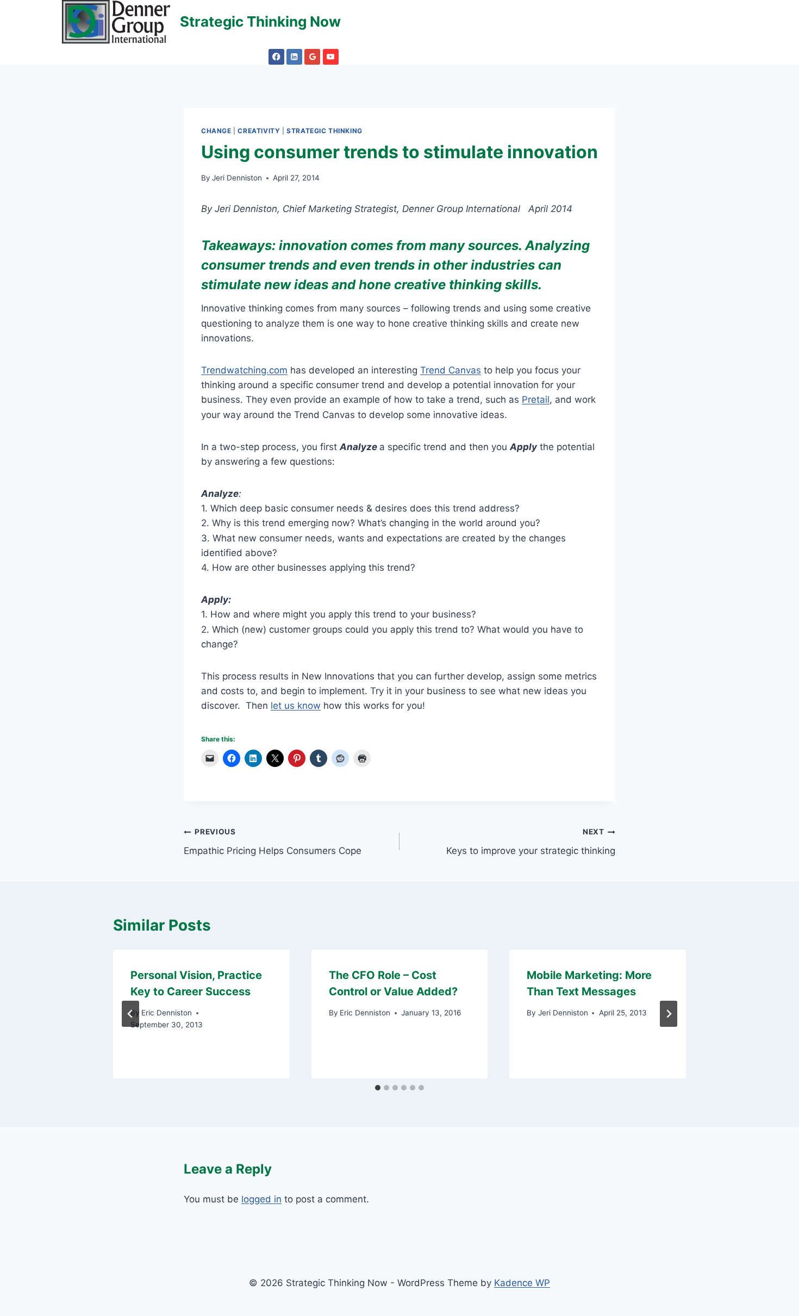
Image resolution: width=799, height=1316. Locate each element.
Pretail (536, 399)
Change (216, 131)
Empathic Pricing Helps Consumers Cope (272, 841)
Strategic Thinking (324, 131)
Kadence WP (522, 1282)
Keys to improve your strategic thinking (530, 841)
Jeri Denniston (237, 177)
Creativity (259, 131)
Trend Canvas (450, 370)
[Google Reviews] (312, 57)
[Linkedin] (294, 57)
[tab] (377, 1087)
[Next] (668, 1014)
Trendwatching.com (244, 370)
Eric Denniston (166, 1012)
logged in (261, 1199)
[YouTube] (331, 57)
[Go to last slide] (130, 1014)
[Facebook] (276, 57)
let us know (296, 705)
